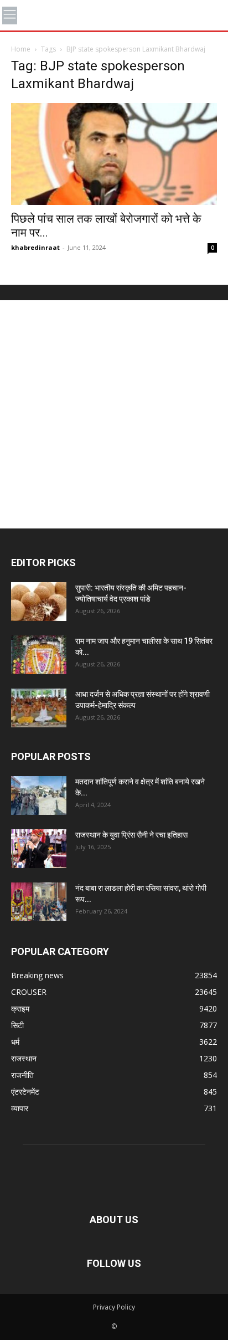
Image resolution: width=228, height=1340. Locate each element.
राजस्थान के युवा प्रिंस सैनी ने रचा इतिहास (131, 834)
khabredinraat (35, 247)
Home (20, 49)
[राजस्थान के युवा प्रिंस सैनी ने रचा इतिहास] (38, 848)
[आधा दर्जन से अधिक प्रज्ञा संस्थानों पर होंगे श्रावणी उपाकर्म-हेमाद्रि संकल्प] (38, 708)
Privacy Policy (114, 1307)
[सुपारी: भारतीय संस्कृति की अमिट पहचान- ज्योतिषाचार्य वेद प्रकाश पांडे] (38, 601)
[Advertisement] (114, 414)
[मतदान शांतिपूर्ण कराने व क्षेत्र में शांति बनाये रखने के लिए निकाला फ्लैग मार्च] (38, 795)
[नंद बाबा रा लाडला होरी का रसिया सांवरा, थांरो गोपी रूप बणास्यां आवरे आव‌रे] (38, 901)
